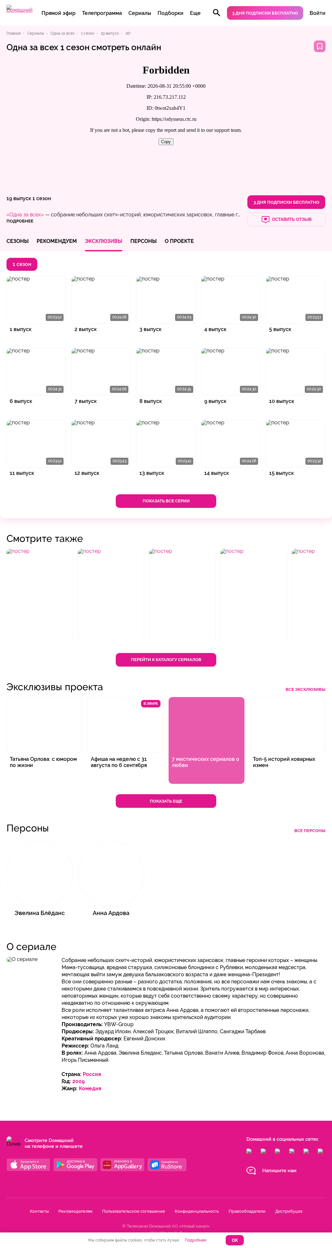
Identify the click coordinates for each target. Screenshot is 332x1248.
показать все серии (166, 500)
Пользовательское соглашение (133, 1211)
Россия (92, 1074)
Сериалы (139, 13)
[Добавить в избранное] (320, 46)
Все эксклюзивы (306, 689)
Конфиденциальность (197, 1211)
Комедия (90, 1088)
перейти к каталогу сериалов (166, 659)
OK (235, 1240)
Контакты (39, 1211)
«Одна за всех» (25, 215)
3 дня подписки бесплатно (265, 13)
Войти (318, 13)
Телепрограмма (102, 13)
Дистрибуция (288, 1211)
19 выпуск (18, 198)
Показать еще (166, 801)
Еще (195, 13)
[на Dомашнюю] (19, 10)
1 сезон (41, 198)
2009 (78, 1081)
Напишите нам (279, 1171)
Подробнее (195, 1240)
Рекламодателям (75, 1211)
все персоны (310, 830)
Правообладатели (247, 1211)
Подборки (171, 13)
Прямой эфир (59, 13)
